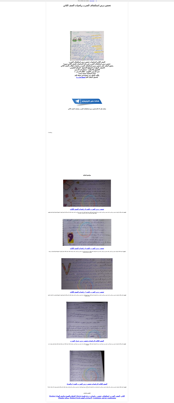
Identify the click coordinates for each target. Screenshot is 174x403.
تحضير (99, 396)
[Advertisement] (87, 20)
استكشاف (105, 396)
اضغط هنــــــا (81, 77)
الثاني (123, 396)
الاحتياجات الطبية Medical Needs (81, 398)
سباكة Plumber (63, 398)
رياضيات (93, 396)
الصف (118, 396)
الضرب (112, 396)
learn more (92, 0)
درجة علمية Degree (83, 396)
